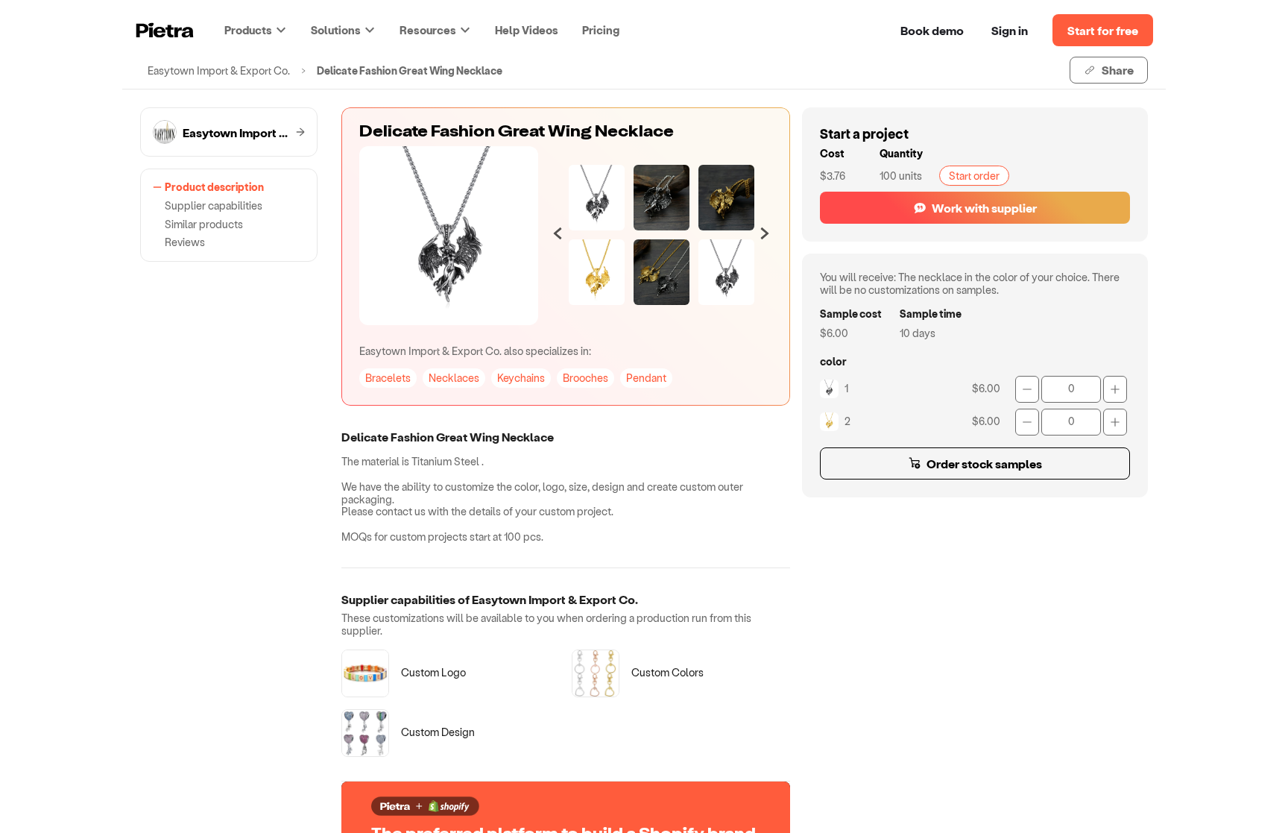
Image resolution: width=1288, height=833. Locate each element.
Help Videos (526, 30)
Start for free (1102, 30)
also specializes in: (475, 351)
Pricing (600, 30)
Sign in (1009, 30)
